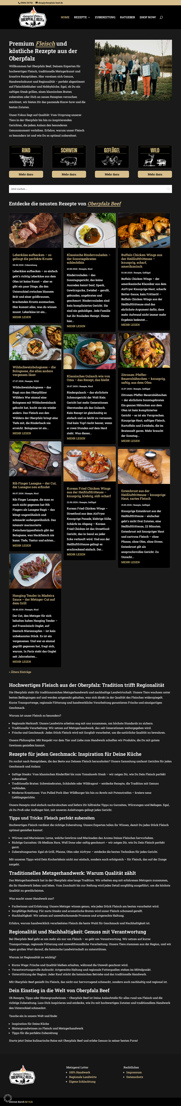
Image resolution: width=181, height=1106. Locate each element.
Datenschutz (134, 1077)
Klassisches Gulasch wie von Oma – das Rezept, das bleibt (88, 378)
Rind (36, 493)
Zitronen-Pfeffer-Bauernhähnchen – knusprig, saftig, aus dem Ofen (143, 378)
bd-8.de (29, 1101)
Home (65, 17)
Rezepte (80, 17)
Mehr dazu (26, 174)
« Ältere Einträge (20, 672)
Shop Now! (148, 17)
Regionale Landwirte (83, 1077)
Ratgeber (127, 17)
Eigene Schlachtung (82, 1081)
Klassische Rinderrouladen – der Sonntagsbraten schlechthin (88, 259)
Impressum (134, 1072)
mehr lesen (22, 317)
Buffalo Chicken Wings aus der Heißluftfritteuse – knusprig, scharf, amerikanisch (141, 260)
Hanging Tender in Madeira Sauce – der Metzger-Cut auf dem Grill (34, 599)
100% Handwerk (79, 1072)
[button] (8, 1098)
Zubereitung (105, 17)
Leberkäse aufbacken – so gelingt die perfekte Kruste (32, 257)
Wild (36, 381)
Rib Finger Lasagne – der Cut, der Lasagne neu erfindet (34, 485)
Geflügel (92, 502)
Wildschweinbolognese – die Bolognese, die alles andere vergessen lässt (34, 371)
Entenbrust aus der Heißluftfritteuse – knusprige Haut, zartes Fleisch (143, 495)
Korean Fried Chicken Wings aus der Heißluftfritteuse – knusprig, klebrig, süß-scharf (89, 492)
